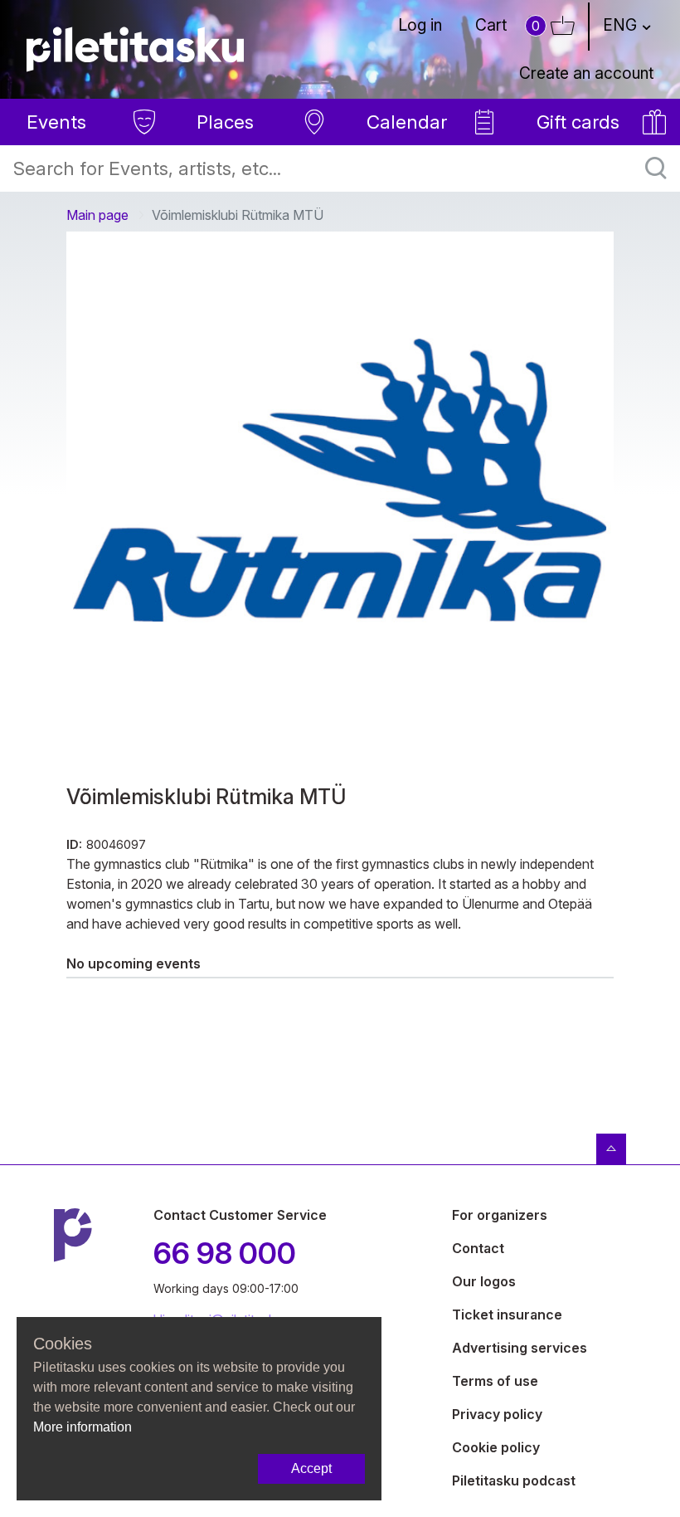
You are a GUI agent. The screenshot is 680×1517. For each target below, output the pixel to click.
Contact (478, 1248)
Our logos (484, 1281)
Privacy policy (497, 1414)
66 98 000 (224, 1253)
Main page (97, 215)
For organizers (499, 1215)
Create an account (586, 73)
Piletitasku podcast (514, 1480)
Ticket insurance (507, 1314)
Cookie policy (496, 1447)
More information (82, 1427)
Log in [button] (420, 25)
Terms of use (495, 1381)
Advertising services (519, 1347)
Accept (311, 1468)
